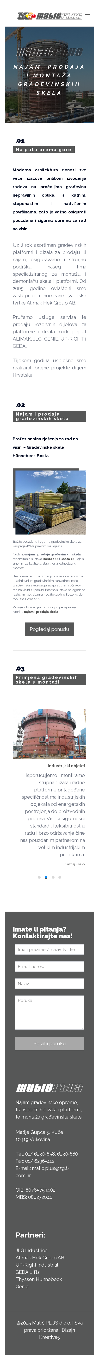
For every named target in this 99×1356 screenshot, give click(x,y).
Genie (22, 1286)
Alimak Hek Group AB (40, 1258)
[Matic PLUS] (49, 15)
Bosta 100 (50, 559)
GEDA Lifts (28, 1272)
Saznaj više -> (75, 864)
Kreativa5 (49, 1337)
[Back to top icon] (89, 1346)
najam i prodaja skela (41, 612)
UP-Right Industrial (37, 1265)
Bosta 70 (67, 559)
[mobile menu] (88, 14)
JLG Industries (32, 1250)
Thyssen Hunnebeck (39, 1279)
